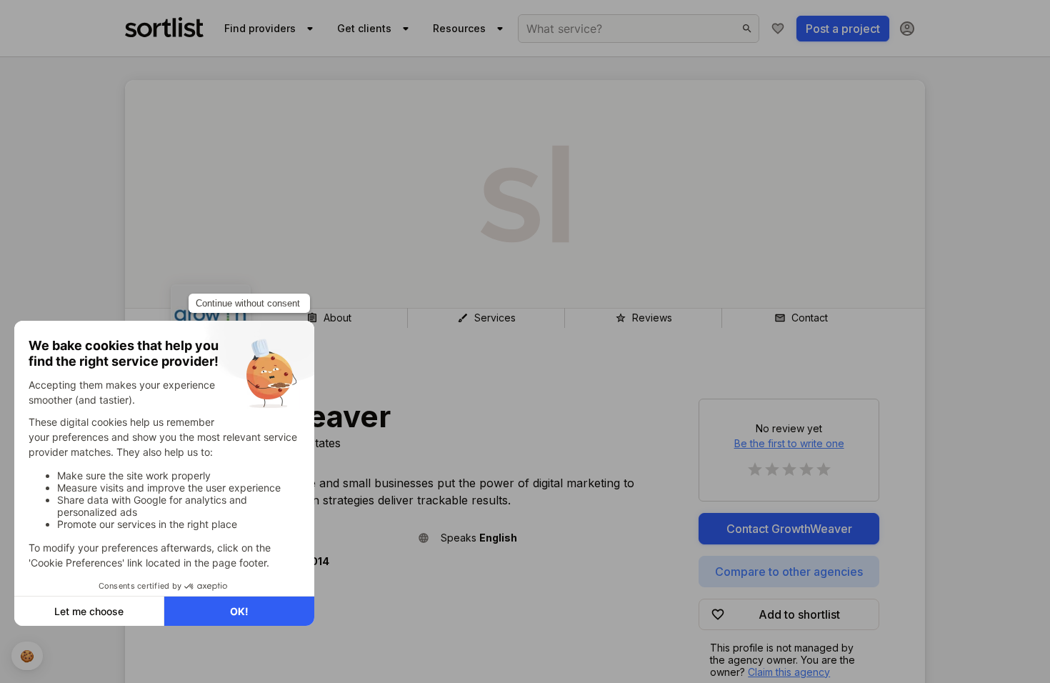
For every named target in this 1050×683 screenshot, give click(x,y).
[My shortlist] (778, 28)
